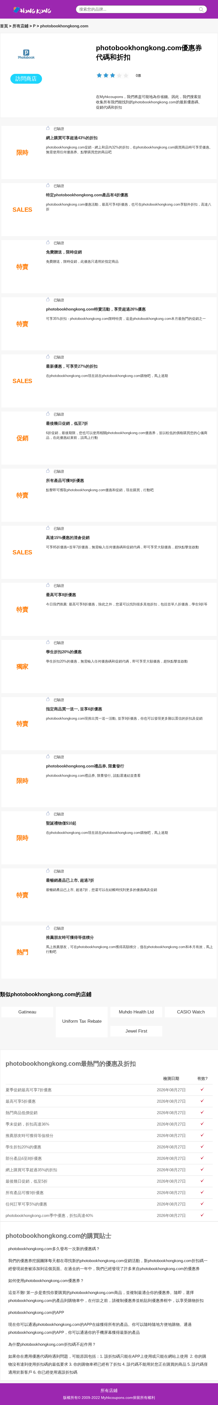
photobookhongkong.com (64, 26)
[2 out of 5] (102, 76)
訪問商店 (26, 79)
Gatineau (27, 1012)
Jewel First (136, 1031)
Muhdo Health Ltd (136, 1012)
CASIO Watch (191, 1012)
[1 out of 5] (99, 76)
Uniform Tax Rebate (82, 1021)
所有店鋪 (20, 26)
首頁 (4, 26)
